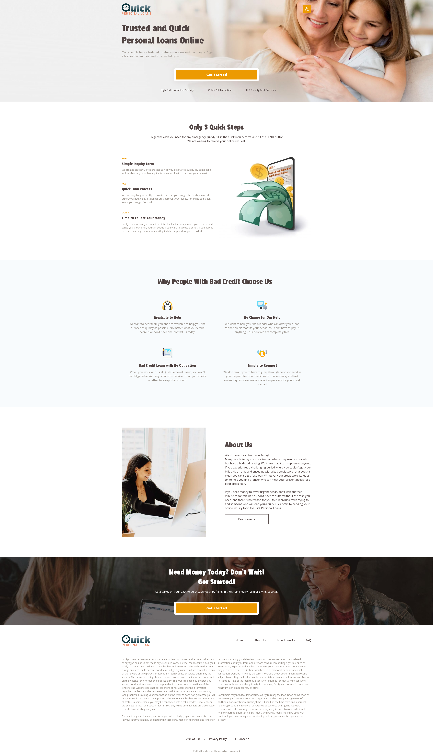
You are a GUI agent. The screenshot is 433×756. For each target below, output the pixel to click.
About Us (260, 640)
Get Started (216, 74)
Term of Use (192, 739)
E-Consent (242, 739)
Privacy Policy (218, 739)
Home (240, 640)
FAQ (308, 640)
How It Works (286, 640)
